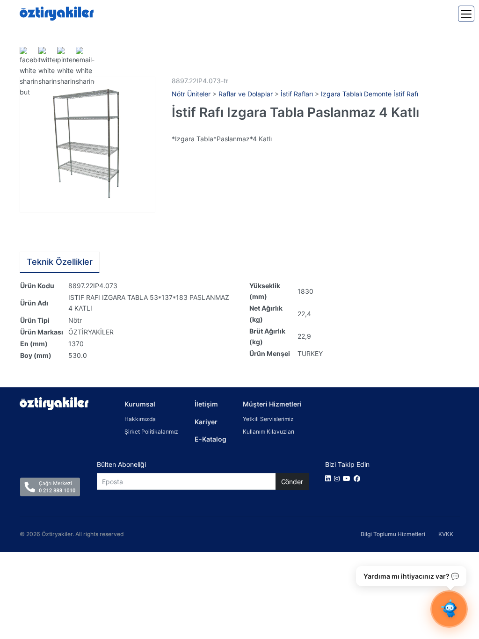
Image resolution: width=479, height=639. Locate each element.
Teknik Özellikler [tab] (60, 262)
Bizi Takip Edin (347, 464)
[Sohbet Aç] (449, 609)
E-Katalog (210, 439)
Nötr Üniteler (191, 94)
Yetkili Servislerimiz (268, 418)
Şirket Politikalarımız (151, 431)
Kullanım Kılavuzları (268, 431)
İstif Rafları (297, 94)
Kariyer (206, 422)
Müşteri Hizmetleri (272, 404)
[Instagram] (338, 478)
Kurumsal (139, 404)
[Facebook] (358, 478)
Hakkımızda (140, 418)
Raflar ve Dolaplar (245, 94)
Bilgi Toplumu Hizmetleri (393, 533)
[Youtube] (348, 478)
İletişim (206, 404)
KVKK (445, 533)
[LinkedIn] (329, 478)
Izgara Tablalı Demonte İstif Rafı (369, 94)
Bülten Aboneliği (121, 464)
